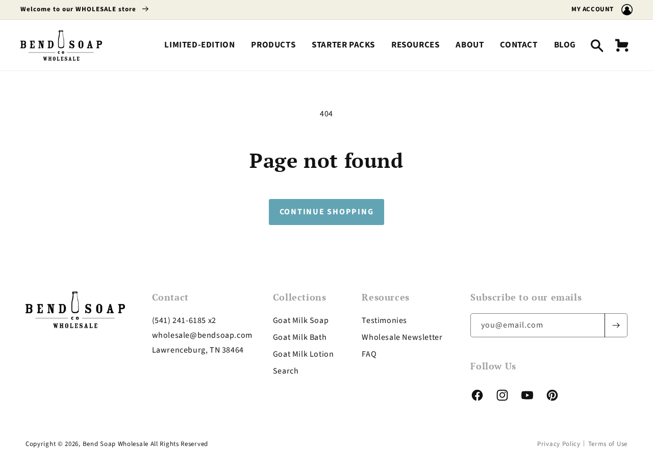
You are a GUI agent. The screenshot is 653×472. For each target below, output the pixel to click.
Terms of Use (607, 444)
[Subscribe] (616, 325)
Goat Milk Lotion (303, 354)
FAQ (369, 354)
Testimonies (384, 320)
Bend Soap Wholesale (115, 444)
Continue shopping (327, 211)
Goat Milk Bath (299, 337)
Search (286, 371)
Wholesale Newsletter (402, 337)
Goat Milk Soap (301, 320)
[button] (273, 45)
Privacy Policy (559, 444)
